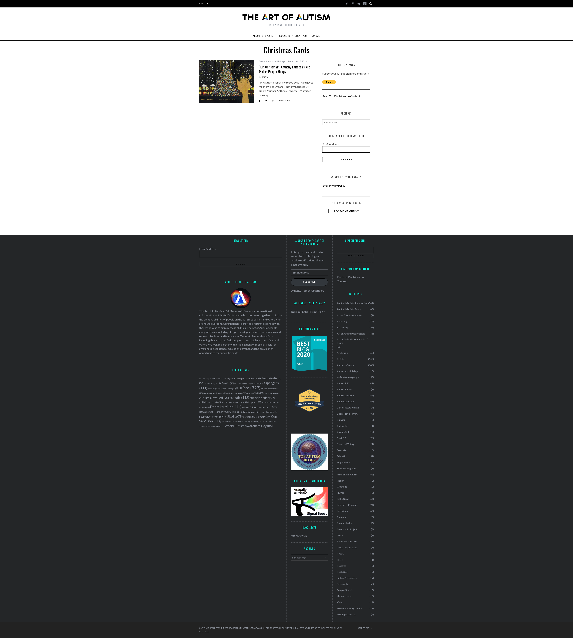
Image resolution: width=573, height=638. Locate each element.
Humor (340, 492)
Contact (203, 4)
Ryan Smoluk (228, 421)
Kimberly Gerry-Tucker (229, 411)
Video (340, 602)
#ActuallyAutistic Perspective (352, 303)
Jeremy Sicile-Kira (262, 407)
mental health (252, 412)
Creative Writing (345, 444)
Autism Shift (255, 393)
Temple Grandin (345, 590)
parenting (250, 416)
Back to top (363, 628)
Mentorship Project (347, 529)
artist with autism (242, 383)
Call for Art (342, 425)
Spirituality (342, 584)
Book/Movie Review (347, 413)
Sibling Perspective (347, 577)
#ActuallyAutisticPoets (349, 309)
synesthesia (217, 426)
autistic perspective (231, 402)
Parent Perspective (346, 541)
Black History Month (348, 407)
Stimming (204, 426)
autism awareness (237, 393)
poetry (264, 416)
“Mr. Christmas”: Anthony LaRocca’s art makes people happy (284, 69)
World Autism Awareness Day (249, 426)
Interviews (342, 510)
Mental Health (344, 523)
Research (341, 565)
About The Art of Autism (349, 315)
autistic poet (252, 402)
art (219, 383)
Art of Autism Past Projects (351, 333)
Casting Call (343, 431)
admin (265, 76)
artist (229, 383)
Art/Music (342, 352)
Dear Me (204, 407)
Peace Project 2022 (347, 547)
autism (248, 387)
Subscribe (309, 282)
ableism (204, 379)
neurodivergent (269, 412)
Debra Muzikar (225, 407)
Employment (343, 462)
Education (342, 456)
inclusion (248, 407)
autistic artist (262, 398)
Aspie (212, 389)
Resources (342, 571)
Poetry (340, 553)
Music (340, 535)
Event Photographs (346, 468)
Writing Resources (346, 614)
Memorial (342, 517)
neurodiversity (210, 416)
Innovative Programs (347, 504)
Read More (284, 100)
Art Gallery (342, 327)
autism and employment (215, 393)
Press (340, 559)
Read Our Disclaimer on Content (341, 96)
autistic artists (210, 402)
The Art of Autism (346, 211)
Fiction (340, 480)
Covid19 (341, 438)
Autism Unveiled (214, 398)
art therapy (257, 383)
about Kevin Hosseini (220, 379)
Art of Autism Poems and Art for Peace (353, 341)
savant (239, 421)
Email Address (330, 144)
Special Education (270, 421)
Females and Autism (347, 474)
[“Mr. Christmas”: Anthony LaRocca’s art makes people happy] (226, 81)
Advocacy (342, 321)
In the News (343, 498)
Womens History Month (349, 608)
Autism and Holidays (275, 61)
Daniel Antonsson (270, 402)
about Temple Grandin (244, 378)
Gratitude (342, 486)
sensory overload (252, 421)
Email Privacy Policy (333, 185)
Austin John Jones (226, 388)
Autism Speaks (271, 393)
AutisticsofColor (345, 401)
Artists (262, 61)
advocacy (210, 383)
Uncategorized (344, 596)
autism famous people (348, 377)
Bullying (341, 419)
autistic (239, 398)
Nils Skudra (232, 416)
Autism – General (345, 365)
